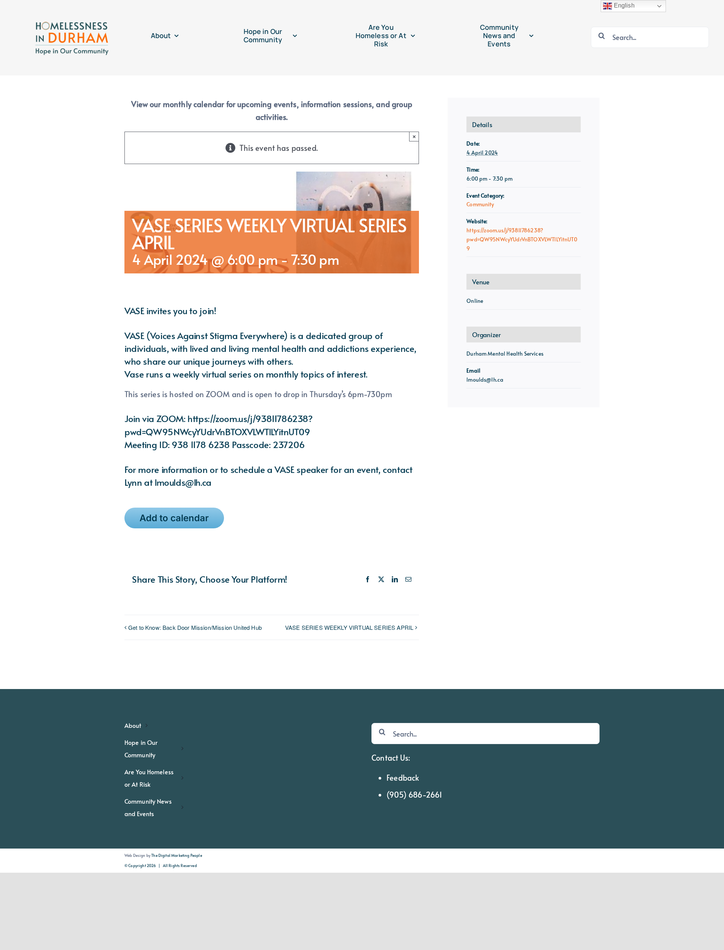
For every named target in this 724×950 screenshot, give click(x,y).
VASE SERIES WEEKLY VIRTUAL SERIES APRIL (349, 627)
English (623, 5)
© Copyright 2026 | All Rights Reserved (160, 865)
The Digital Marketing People (176, 855)
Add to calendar (174, 518)
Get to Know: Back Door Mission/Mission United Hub (195, 627)
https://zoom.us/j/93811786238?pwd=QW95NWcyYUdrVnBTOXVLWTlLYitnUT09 (521, 239)
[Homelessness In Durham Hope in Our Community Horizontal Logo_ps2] (70, 8)
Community (480, 204)
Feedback (403, 777)
